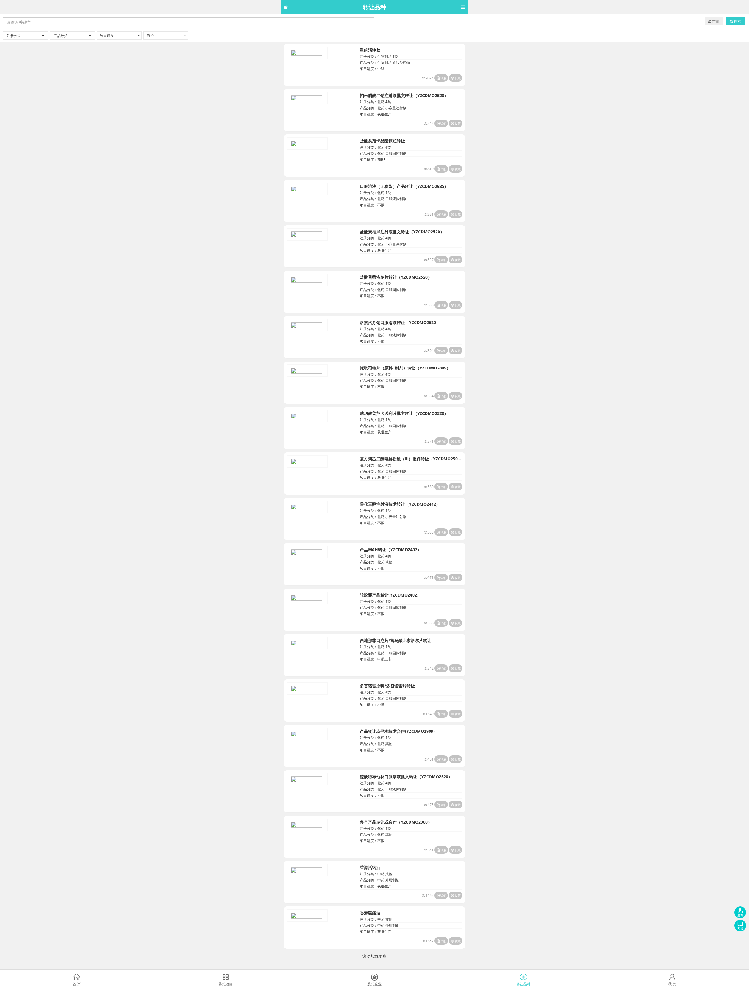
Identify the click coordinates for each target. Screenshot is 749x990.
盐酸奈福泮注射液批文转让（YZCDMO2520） (402, 231)
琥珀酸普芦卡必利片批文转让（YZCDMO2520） (404, 413)
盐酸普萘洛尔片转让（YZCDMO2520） (396, 277)
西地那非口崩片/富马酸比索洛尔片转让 (395, 640)
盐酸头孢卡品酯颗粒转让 (382, 141)
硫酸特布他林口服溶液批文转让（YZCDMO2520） (406, 776)
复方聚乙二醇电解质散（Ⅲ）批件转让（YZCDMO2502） (412, 458)
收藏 (456, 78)
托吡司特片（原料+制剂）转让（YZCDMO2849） (405, 368)
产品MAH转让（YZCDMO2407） (390, 549)
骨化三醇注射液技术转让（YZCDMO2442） (400, 504)
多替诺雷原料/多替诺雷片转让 (387, 686)
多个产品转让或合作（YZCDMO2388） (396, 822)
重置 (715, 21)
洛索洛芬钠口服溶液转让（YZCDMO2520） (400, 322)
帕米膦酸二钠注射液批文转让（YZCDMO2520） (404, 95)
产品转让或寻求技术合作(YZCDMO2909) (397, 731)
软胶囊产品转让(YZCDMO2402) (389, 595)
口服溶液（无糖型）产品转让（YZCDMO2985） (404, 186)
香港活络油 (370, 867)
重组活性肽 (370, 50)
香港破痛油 (370, 913)
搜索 (737, 21)
